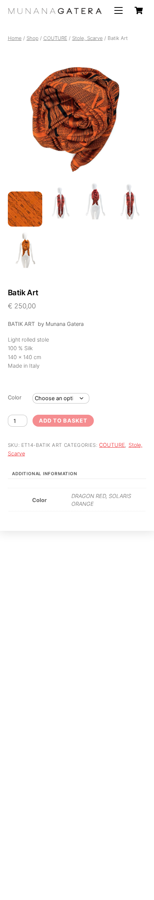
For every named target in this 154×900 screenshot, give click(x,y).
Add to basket (63, 420)
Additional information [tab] (44, 473)
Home (15, 38)
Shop (32, 38)
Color (14, 397)
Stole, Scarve (87, 38)
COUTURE (55, 38)
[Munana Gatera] (55, 11)
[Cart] (138, 10)
